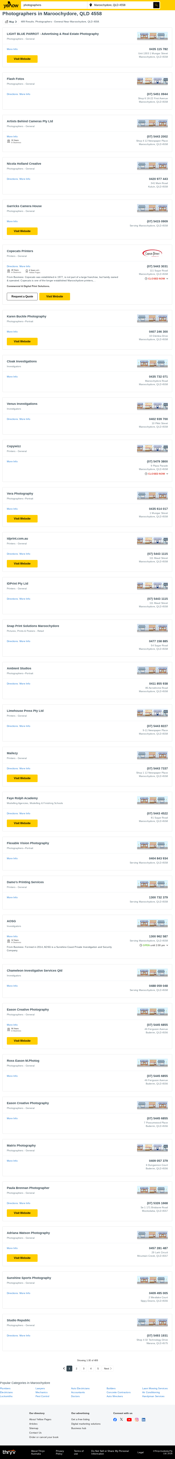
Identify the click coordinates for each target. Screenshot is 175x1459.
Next (106, 1368)
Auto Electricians (80, 1388)
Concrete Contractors (119, 1392)
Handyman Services (153, 1396)
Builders (111, 1388)
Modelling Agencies (17, 803)
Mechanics (42, 1392)
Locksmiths (6, 1396)
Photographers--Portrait (20, 321)
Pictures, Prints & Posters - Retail (25, 631)
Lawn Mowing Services (155, 1388)
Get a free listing (80, 1419)
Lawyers (40, 1388)
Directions (12, 94)
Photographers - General (21, 38)
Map (11, 21)
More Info (12, 49)
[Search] (156, 5)
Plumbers (5, 1388)
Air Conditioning (151, 1392)
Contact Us (35, 1432)
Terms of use (79, 1452)
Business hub (78, 1428)
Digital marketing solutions (85, 1423)
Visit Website (22, 58)
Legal (141, 1452)
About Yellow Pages (40, 1419)
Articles (33, 1423)
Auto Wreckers (115, 1396)
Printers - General (17, 256)
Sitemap (33, 1428)
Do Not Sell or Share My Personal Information (110, 1452)
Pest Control (42, 1396)
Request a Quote (22, 296)
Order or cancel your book (43, 1437)
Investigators (14, 366)
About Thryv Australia (38, 1452)
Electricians (6, 1392)
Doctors (75, 1396)
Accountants (78, 1392)
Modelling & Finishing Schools (46, 803)
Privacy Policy (60, 1452)
